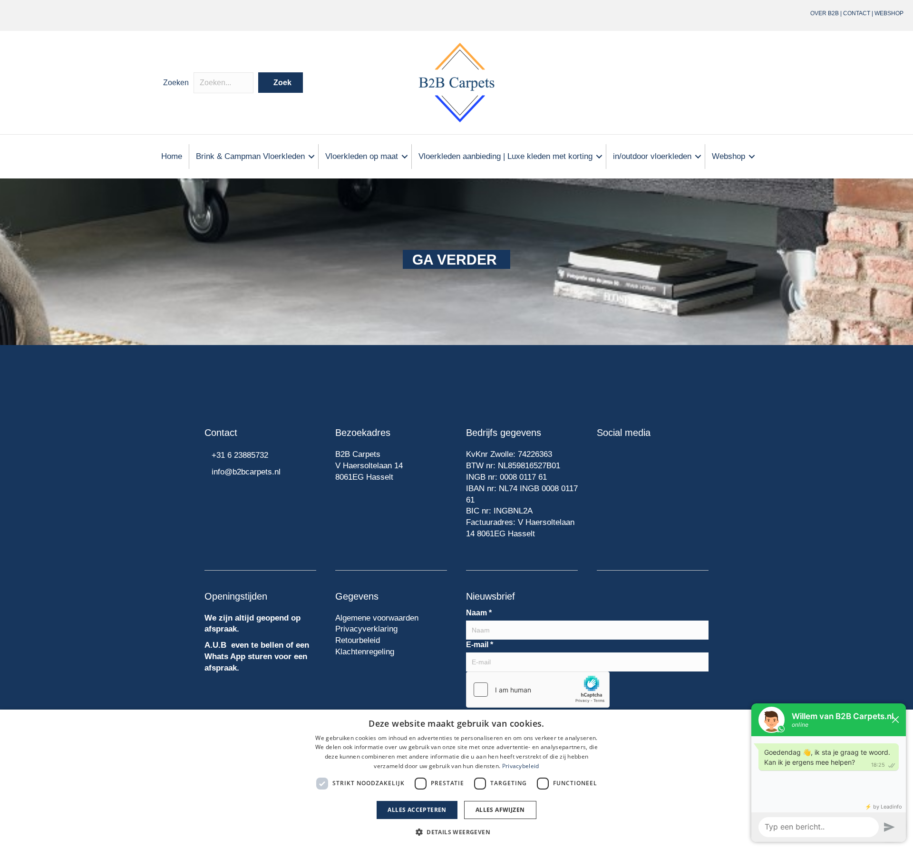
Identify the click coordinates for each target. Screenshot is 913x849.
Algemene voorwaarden (376, 617)
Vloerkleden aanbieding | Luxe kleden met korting (505, 156)
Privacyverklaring (366, 628)
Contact (856, 13)
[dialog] (456, 779)
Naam (479, 613)
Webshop (888, 13)
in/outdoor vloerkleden (652, 156)
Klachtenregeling (364, 651)
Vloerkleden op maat (361, 156)
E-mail (479, 645)
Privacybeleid (520, 766)
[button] (280, 82)
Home (171, 156)
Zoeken (176, 83)
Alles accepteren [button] (417, 810)
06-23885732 (217, 15)
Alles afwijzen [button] (500, 810)
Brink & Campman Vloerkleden (250, 156)
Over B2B (824, 13)
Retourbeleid (357, 640)
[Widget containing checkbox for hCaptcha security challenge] (538, 689)
